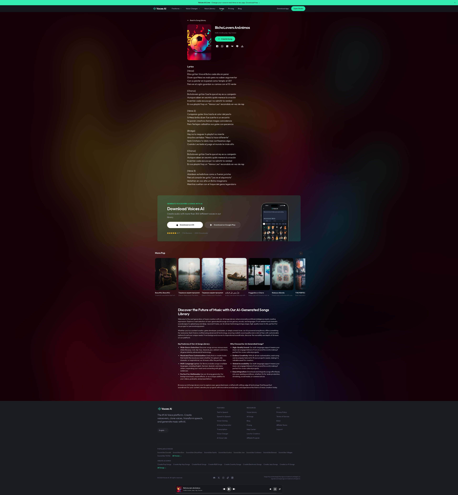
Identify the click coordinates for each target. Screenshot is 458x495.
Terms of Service (282, 416)
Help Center (251, 429)
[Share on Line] (237, 46)
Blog (240, 8)
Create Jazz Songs (270, 464)
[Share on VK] (232, 46)
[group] (229, 493)
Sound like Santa (210, 452)
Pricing (231, 8)
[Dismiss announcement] (455, 2)
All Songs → (161, 468)
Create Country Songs (232, 464)
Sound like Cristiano (253, 452)
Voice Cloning (222, 421)
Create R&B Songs (215, 464)
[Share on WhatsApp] (222, 46)
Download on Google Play (224, 225)
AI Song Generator (224, 425)
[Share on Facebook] (217, 46)
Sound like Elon (178, 452)
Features (175, 8)
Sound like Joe (239, 452)
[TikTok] (228, 478)
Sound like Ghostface (194, 452)
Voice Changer (192, 8)
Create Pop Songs (164, 464)
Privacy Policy (281, 412)
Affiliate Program (253, 438)
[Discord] (214, 478)
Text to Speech (222, 412)
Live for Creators (253, 434)
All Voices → (177, 456)
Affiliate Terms (281, 425)
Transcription (222, 429)
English (161, 430)
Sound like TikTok (163, 456)
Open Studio (298, 9)
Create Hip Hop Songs (181, 464)
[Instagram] (223, 478)
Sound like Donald (164, 452)
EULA (278, 421)
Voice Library (209, 8)
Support (279, 429)
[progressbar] (229, 493)
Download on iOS (187, 225)
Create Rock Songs (199, 464)
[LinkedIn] (232, 478)
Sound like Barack (270, 452)
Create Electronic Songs (252, 464)
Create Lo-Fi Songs (287, 464)
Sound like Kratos (225, 452)
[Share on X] (227, 46)
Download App (283, 9)
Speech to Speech (224, 416)
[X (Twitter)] (219, 478)
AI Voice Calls (222, 438)
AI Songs (250, 416)
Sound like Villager (285, 452)
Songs (221, 8)
